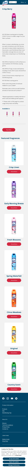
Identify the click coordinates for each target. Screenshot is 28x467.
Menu (22, 2)
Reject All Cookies (14, 462)
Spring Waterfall (14, 276)
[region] (14, 457)
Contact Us (5, 429)
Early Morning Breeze (14, 203)
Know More (14, 171)
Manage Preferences (14, 465)
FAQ (3, 411)
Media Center (6, 439)
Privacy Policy (5, 427)
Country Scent (14, 384)
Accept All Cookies (14, 458)
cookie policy (18, 455)
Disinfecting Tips (6, 413)
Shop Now (5, 441)
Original (14, 348)
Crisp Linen (14, 167)
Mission (4, 423)
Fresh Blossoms (14, 239)
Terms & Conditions (7, 425)
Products (4, 409)
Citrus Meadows (14, 312)
